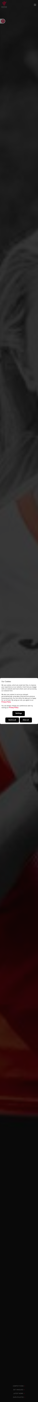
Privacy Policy (6, 702)
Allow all (26, 720)
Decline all (12, 720)
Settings (18, 713)
